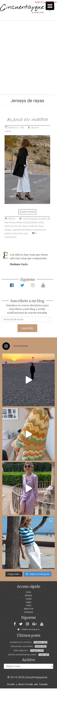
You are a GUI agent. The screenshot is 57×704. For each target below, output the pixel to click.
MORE (28, 605)
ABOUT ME (28, 608)
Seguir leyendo (27, 211)
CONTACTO (28, 612)
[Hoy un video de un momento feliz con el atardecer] (28, 380)
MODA (11, 218)
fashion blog (22, 222)
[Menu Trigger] (50, 6)
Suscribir (27, 328)
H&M (7, 226)
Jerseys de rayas (19, 226)
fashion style (37, 222)
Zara (25, 233)
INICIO (28, 592)
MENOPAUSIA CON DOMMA (22, 646)
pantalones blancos (23, 229)
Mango (8, 229)
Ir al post (16, 83)
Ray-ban (18, 233)
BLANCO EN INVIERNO (27, 120)
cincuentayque (30, 218)
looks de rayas (35, 226)
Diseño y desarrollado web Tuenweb (27, 684)
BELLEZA (28, 595)
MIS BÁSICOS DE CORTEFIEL (21, 642)
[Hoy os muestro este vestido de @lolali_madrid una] (28, 488)
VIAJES (28, 602)
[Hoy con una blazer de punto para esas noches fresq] (28, 434)
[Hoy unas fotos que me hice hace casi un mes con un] (28, 542)
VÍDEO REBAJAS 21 (21, 650)
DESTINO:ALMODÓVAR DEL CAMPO (22, 655)
